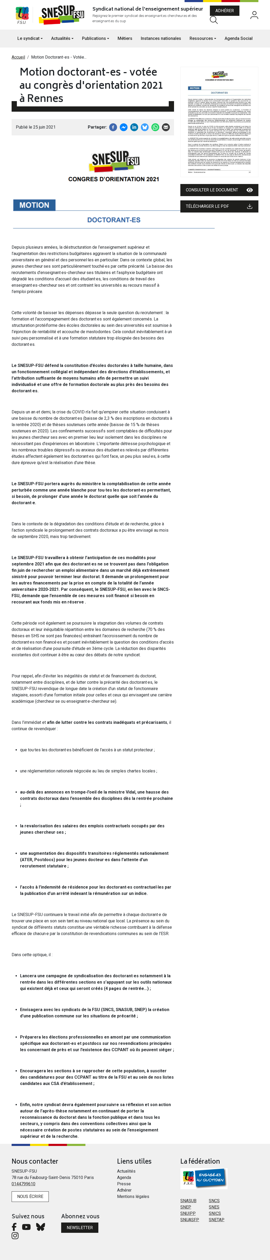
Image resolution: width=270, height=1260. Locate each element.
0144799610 (23, 1183)
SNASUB (188, 1200)
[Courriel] (166, 126)
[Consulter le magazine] (219, 122)
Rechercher (214, 20)
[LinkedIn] (134, 126)
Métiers (125, 38)
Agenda (124, 1177)
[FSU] (22, 14)
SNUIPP (188, 1213)
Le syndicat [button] (28, 38)
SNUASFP (189, 1219)
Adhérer (224, 10)
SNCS (214, 1200)
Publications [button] (94, 38)
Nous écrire (30, 1196)
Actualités (126, 1171)
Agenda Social (239, 38)
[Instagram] (15, 1237)
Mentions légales (133, 1196)
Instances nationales (161, 38)
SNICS (215, 1213)
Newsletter (80, 1227)
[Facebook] (113, 126)
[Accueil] (63, 14)
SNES (214, 1207)
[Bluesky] (40, 1228)
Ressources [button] (201, 38)
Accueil (18, 57)
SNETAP (216, 1219)
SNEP (185, 1207)
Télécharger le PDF (207, 206)
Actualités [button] (60, 38)
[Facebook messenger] (124, 126)
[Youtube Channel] (26, 1228)
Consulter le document (212, 189)
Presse (124, 1183)
